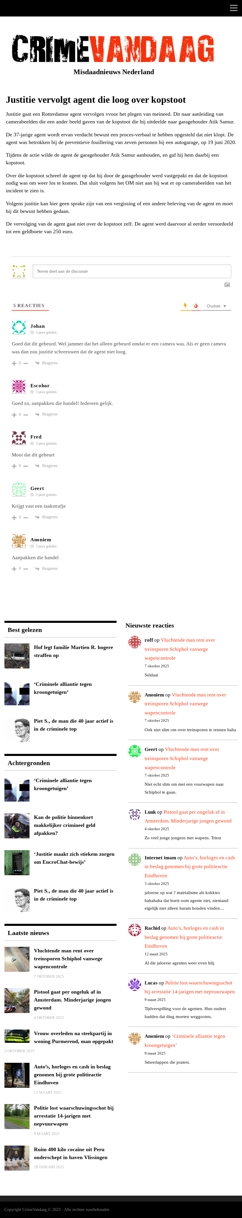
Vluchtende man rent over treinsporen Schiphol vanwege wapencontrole (180, 649)
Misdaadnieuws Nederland (113, 72)
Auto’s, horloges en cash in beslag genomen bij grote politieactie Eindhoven (190, 866)
